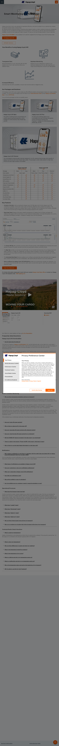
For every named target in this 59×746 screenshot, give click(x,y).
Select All (50, 390)
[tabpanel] (38, 371)
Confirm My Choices (37, 390)
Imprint (39, 381)
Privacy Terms (32, 381)
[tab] (11, 360)
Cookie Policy (25, 381)
